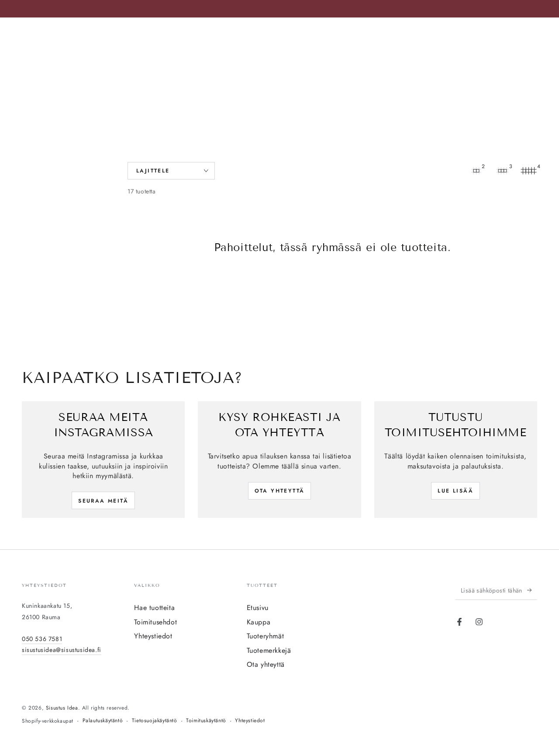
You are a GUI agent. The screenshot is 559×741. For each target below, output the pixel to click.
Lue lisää (455, 491)
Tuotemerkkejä (269, 650)
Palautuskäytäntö (103, 720)
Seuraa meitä (103, 501)
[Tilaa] (532, 590)
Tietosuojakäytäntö (154, 720)
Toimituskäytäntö (206, 720)
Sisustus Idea (62, 708)
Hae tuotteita (154, 608)
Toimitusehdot (155, 622)
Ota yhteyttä (280, 491)
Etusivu (258, 608)
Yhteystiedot (153, 636)
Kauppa (259, 622)
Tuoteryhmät (265, 636)
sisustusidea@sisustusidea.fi (61, 649)
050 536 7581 (42, 638)
